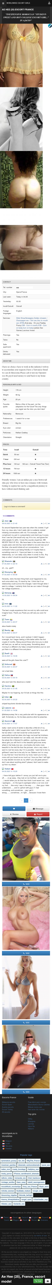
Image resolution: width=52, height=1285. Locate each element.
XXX (27, 884)
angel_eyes (26, 1199)
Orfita (30, 1119)
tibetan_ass (6, 1203)
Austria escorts (8, 1107)
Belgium (8, 1141)
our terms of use (40, 1235)
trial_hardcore (34, 1178)
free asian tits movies (36, 1109)
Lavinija (31, 1123)
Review (15, 814)
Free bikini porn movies (37, 1102)
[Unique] (26, 151)
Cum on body (28, 328)
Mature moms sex (35, 1107)
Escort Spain (7, 1104)
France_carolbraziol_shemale (27, 1173)
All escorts (6, 1112)
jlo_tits (22, 1160)
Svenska (44, 1220)
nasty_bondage (19, 1169)
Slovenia (8, 1146)
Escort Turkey (7, 1109)
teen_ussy (21, 1182)
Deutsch (24, 1217)
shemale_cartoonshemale (29, 1165)
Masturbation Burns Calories (39, 1104)
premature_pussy (9, 1160)
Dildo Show (20, 318)
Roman (34, 1220)
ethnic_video (7, 1178)
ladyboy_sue (33, 1169)
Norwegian (29, 318)
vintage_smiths (8, 1182)
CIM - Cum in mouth (29, 325)
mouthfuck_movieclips (11, 1186)
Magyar (16, 1220)
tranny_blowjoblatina (10, 1199)
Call (39, 1281)
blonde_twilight (26, 1195)
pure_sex (46, 1165)
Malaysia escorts (8, 1102)
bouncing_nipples (9, 1195)
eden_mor (6, 1169)
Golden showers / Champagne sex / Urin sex (31, 319)
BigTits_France (33, 1160)
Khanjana (31, 1121)
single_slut (37, 1190)
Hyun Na (31, 1126)
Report (39, 814)
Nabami (31, 1128)
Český (6, 1217)
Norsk (24, 1220)
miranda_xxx (20, 1178)
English (35, 1217)
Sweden (8, 1148)
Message (39, 808)
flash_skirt (44, 1186)
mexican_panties (9, 1165)
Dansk (15, 1217)
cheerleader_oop (41, 1199)
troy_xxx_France (30, 1186)
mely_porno (7, 1173)
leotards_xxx (19, 1203)
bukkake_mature (23, 1190)
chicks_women (8, 1190)
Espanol (44, 1217)
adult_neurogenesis (36, 1182)
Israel (7, 1143)
